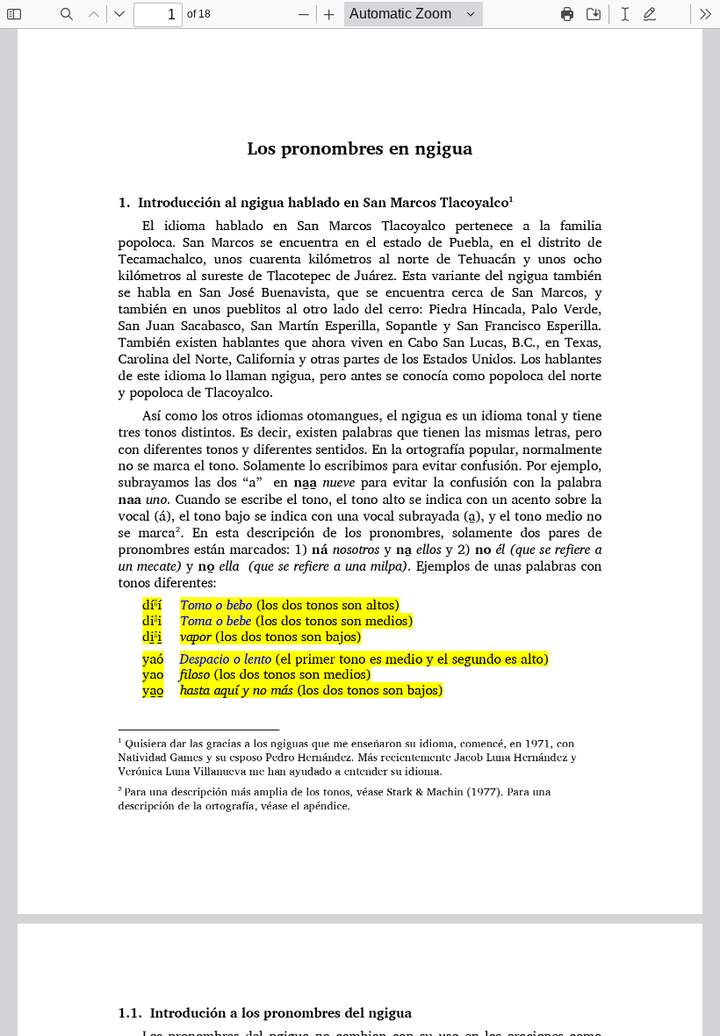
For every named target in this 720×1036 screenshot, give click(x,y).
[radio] (625, 14)
